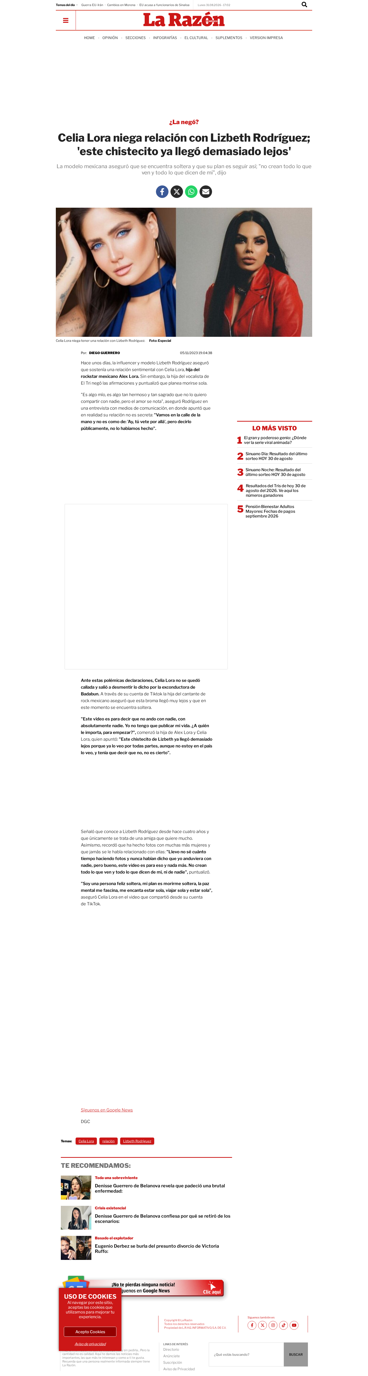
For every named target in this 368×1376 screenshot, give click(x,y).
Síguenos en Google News (107, 1110)
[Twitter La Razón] (176, 191)
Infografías (165, 38)
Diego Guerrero (104, 353)
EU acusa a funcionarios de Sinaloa (164, 5)
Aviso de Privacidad (179, 1369)
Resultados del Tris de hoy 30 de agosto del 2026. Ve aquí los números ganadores (276, 490)
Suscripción (172, 1362)
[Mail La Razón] (206, 191)
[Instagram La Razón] (273, 1325)
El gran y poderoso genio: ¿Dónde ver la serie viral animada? (275, 440)
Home (89, 38)
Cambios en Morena (121, 5)
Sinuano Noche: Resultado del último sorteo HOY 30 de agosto (275, 472)
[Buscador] (304, 5)
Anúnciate (171, 1356)
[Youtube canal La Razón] (294, 1325)
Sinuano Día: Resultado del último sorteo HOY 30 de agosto (276, 456)
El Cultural (196, 38)
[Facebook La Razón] (162, 191)
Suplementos (229, 38)
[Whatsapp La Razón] (191, 191)
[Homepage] (184, 19)
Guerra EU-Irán (92, 5)
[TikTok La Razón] (283, 1325)
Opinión (110, 38)
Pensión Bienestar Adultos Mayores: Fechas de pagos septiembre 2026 (270, 511)
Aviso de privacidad (90, 1344)
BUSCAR (296, 1354)
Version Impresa (266, 38)
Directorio (171, 1349)
